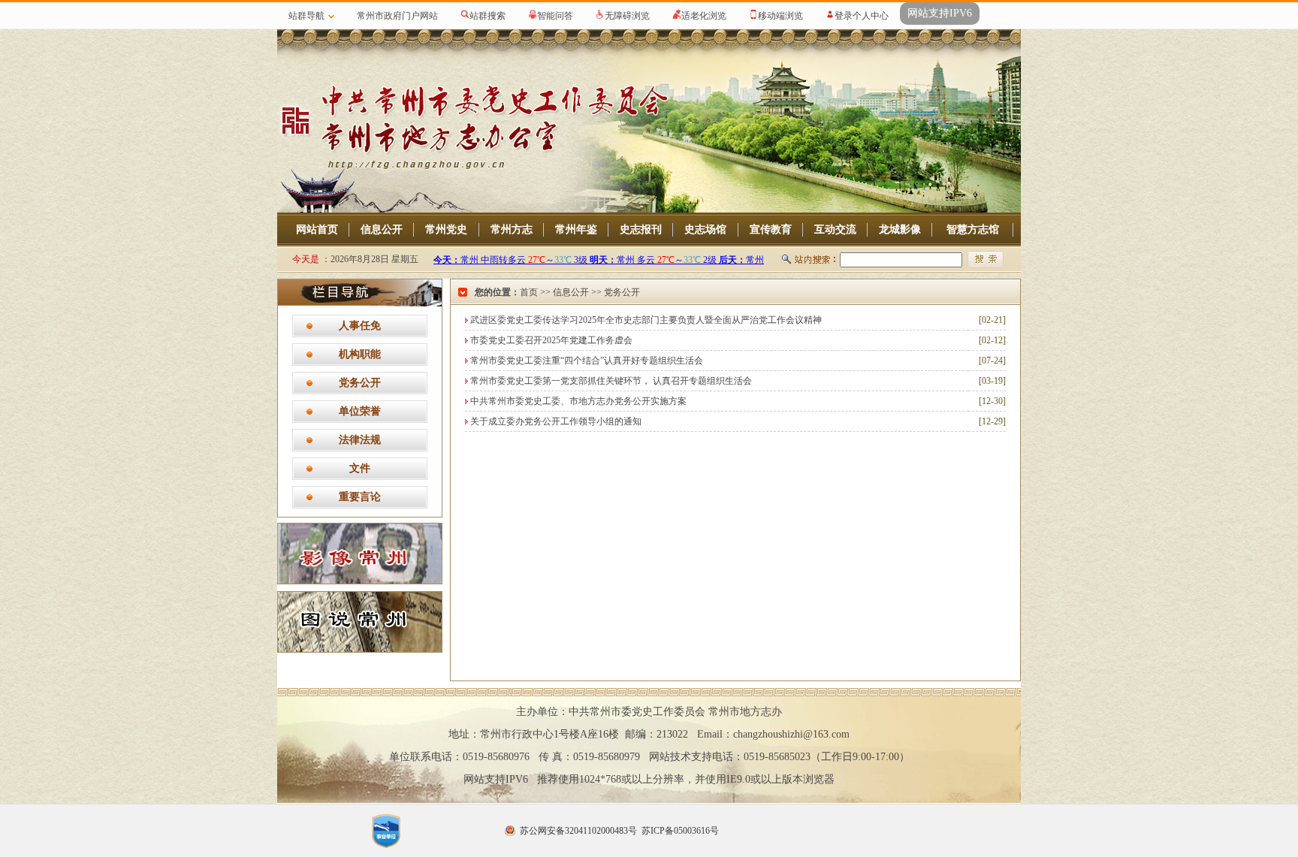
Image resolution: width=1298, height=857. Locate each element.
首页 (529, 292)
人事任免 (360, 325)
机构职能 (360, 354)
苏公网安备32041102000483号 (578, 830)
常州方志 (512, 229)
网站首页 (317, 229)
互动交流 (835, 229)
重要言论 (360, 496)
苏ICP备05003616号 (680, 830)
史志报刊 (641, 229)
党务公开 (360, 382)
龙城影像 (900, 229)
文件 (359, 468)
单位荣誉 (360, 411)
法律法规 (360, 439)
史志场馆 (705, 229)
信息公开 (382, 229)
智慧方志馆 (972, 229)
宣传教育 (771, 229)
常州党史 (446, 229)
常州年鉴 (576, 229)
